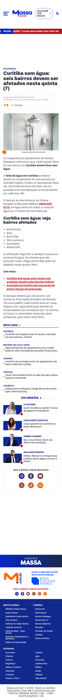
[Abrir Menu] (6, 13)
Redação (18, 105)
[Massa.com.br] (22, 13)
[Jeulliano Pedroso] (12, 456)
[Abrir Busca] (57, 13)
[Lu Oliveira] (12, 408)
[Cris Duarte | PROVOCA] (12, 424)
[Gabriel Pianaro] (12, 440)
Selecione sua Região (42, 13)
